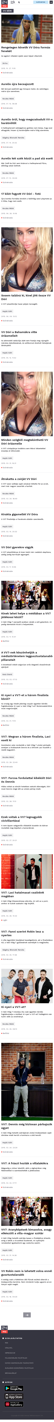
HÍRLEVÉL (8, 1348)
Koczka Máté (8, 99)
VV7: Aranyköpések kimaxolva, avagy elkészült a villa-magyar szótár (26, 1231)
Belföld (6, 641)
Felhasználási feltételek (16, 1358)
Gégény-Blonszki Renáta (13, 138)
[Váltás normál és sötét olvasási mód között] (19, 2)
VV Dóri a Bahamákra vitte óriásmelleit (19, 333)
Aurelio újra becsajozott (17, 84)
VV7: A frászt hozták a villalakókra (24, 1163)
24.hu (5, 63)
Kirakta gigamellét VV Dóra (19, 514)
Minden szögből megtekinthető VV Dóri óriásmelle (24, 441)
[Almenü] (12, 2)
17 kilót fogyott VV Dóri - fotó (21, 193)
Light (5, 920)
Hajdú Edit (7, 311)
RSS (6, 1343)
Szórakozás (8, 73)
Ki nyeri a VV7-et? (13, 1007)
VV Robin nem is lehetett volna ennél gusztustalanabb (26, 1272)
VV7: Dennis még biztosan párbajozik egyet (26, 1126)
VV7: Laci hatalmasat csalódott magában (22, 894)
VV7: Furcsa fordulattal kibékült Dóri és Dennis (26, 779)
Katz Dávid (7, 674)
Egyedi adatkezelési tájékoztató (19, 1363)
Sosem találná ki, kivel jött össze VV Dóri (26, 297)
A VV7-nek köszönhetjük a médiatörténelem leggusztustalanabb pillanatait (27, 656)
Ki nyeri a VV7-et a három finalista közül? (24, 697)
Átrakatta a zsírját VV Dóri (19, 479)
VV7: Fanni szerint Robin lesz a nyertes (22, 933)
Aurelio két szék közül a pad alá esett (27, 158)
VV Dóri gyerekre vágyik (17, 547)
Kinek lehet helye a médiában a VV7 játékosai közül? (26, 615)
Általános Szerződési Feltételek (19, 1368)
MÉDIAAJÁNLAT (11, 1373)
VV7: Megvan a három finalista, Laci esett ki (25, 738)
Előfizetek (40, 2)
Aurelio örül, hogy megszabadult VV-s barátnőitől (27, 121)
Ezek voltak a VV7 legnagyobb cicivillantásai (21, 818)
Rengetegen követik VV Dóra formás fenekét (25, 49)
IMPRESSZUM (10, 1353)
